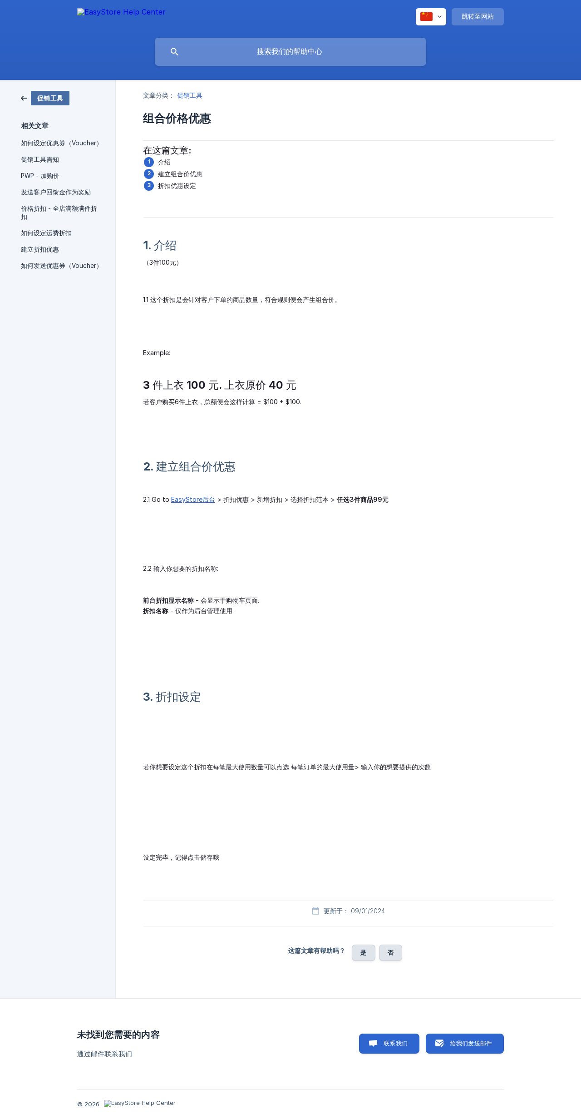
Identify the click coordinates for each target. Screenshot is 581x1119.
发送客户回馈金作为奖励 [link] (56, 192)
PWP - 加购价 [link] (40, 175)
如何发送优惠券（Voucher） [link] (62, 265)
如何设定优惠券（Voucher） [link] (62, 143)
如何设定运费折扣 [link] (46, 233)
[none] (121, 16)
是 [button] (363, 952)
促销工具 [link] (189, 95)
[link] (45, 97)
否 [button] (391, 952)
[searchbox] (290, 52)
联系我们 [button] (396, 1043)
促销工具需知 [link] (40, 159)
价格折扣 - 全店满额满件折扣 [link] (59, 212)
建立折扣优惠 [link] (40, 249)
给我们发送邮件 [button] (471, 1043)
